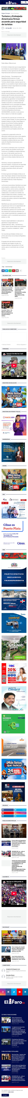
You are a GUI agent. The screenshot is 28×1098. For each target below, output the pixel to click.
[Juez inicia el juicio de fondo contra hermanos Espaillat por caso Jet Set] (6, 959)
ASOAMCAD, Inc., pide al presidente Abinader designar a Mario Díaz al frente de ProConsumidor (18, 853)
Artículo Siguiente (21, 344)
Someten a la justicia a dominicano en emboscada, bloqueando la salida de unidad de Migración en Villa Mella (20, 292)
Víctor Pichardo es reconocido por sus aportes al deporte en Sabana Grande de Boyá (18, 1020)
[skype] (20, 816)
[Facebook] (3, 270)
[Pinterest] (13, 270)
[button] (2, 2)
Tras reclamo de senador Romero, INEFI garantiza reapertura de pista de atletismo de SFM (18, 949)
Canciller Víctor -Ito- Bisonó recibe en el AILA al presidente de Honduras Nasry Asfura (7, 312)
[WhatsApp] (10, 270)
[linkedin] (8, 816)
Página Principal (6, 13)
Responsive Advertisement (14, 35)
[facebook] (8, 810)
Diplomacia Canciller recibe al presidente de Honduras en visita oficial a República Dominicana (7, 290)
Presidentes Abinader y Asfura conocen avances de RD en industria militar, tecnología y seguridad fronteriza (19, 1042)
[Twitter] (6, 270)
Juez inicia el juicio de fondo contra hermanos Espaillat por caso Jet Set (18, 958)
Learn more (11, 1091)
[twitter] (14, 991)
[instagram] (3, 991)
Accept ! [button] (5, 1095)
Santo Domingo (15, 13)
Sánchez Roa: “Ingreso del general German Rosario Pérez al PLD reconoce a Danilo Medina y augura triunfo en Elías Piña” (19, 1057)
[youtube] (8, 813)
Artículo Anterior (6, 344)
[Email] (17, 270)
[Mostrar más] (20, 270)
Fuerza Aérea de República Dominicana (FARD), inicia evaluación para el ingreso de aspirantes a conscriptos (19, 843)
